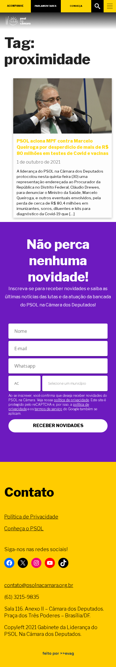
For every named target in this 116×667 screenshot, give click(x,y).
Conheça (76, 5)
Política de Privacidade (31, 517)
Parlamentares (46, 5)
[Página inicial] (18, 19)
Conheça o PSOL (24, 528)
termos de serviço (48, 409)
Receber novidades (58, 425)
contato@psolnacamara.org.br (38, 585)
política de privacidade (71, 400)
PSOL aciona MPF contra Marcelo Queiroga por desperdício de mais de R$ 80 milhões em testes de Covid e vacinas (62, 147)
